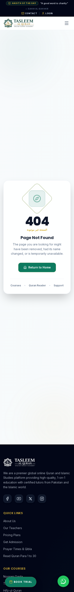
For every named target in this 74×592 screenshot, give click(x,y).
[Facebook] (7, 499)
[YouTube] (19, 499)
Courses (15, 285)
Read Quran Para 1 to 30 (19, 556)
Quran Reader (37, 285)
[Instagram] (42, 499)
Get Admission (12, 542)
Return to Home (39, 267)
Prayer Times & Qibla (17, 549)
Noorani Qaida (13, 576)
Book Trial (23, 581)
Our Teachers (12, 528)
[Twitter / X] (30, 499)
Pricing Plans (12, 535)
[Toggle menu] (66, 23)
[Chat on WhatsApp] (63, 581)
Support (59, 285)
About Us (9, 521)
